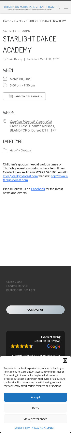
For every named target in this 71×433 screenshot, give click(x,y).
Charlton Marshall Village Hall (31, 121)
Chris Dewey (15, 59)
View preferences (35, 419)
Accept (35, 397)
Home (7, 21)
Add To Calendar (27, 96)
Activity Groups (20, 150)
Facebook (38, 189)
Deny (35, 408)
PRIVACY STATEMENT (43, 427)
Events (18, 21)
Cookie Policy (22, 427)
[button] (65, 361)
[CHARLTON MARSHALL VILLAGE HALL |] (29, 6)
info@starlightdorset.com (20, 176)
